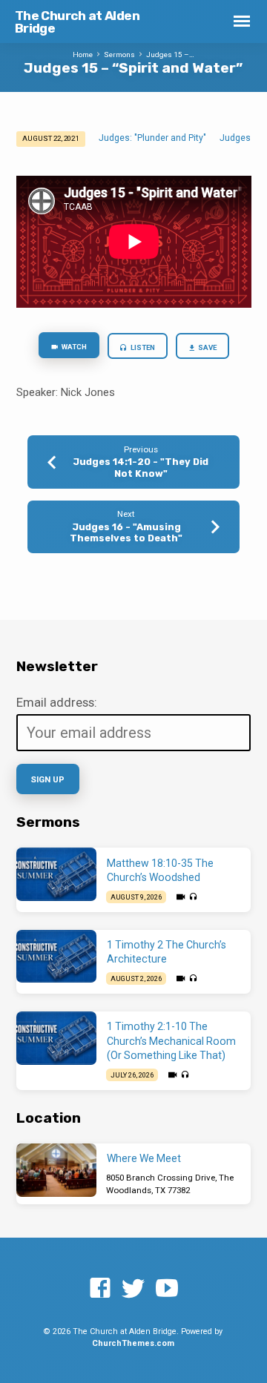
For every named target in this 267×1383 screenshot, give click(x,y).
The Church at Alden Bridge (77, 22)
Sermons (119, 54)
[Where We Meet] (56, 1170)
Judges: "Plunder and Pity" (152, 138)
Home (83, 54)
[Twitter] (133, 1288)
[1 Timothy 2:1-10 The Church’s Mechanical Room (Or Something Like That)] (56, 1038)
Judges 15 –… (170, 54)
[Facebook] (100, 1288)
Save (207, 347)
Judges (235, 138)
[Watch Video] (180, 897)
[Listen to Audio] (193, 896)
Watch (73, 347)
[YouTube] (167, 1288)
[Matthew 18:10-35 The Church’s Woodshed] (56, 874)
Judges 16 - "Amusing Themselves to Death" (126, 532)
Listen (142, 347)
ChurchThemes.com (133, 1343)
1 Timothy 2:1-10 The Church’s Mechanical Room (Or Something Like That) (171, 1040)
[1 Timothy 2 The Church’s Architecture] (56, 956)
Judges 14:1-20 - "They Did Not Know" (140, 467)
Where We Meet (144, 1158)
